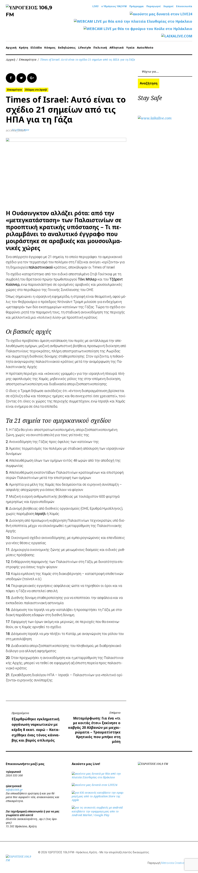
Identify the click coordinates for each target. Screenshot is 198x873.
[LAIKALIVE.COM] (176, 36)
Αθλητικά (116, 47)
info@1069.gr (14, 790)
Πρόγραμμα (136, 6)
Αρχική (11, 47)
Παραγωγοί (153, 6)
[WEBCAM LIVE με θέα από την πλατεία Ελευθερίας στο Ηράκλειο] (133, 21)
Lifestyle (84, 47)
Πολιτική (100, 47)
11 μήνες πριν (20, 130)
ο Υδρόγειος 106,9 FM (114, 6)
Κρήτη (23, 47)
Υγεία (130, 47)
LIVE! (95, 6)
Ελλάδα (36, 47)
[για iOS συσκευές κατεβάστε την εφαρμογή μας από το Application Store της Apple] (99, 800)
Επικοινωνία (184, 6)
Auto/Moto (145, 47)
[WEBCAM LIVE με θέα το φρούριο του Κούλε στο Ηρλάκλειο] (138, 28)
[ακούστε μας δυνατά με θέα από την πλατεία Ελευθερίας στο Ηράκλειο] (99, 777)
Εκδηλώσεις (67, 47)
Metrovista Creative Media (176, 862)
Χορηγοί (168, 6)
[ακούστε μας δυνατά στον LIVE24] (161, 14)
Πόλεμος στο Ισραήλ (36, 89)
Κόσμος (49, 47)
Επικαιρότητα (27, 59)
